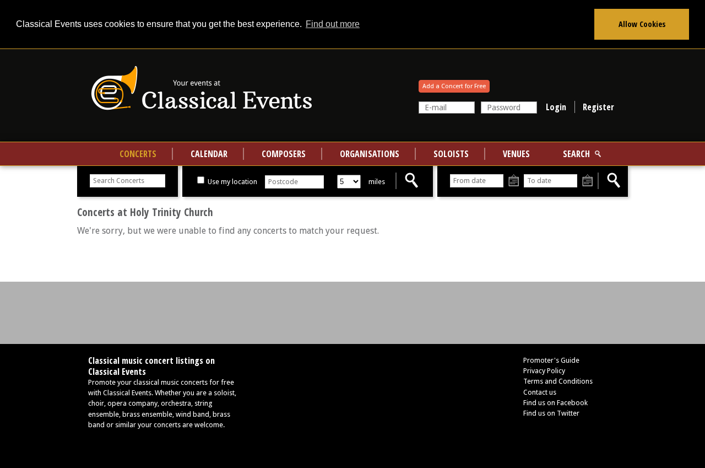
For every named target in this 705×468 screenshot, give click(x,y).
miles (376, 181)
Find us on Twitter (551, 413)
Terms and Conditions (558, 381)
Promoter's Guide (551, 360)
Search (576, 154)
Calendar (209, 154)
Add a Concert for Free (454, 86)
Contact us (539, 392)
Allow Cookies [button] (642, 24)
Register (598, 107)
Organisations (369, 154)
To (587, 181)
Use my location (231, 181)
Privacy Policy (544, 371)
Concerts (138, 154)
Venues (516, 154)
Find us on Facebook (555, 403)
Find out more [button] (333, 24)
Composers (284, 154)
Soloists (451, 154)
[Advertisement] (352, 312)
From (513, 181)
